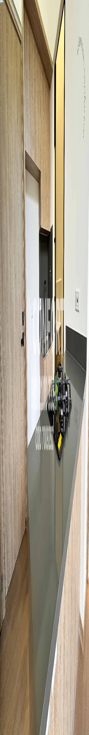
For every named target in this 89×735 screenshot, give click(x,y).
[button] (44, 349)
